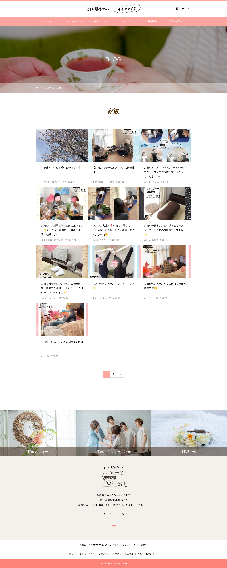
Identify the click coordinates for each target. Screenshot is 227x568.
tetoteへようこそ (75, 21)
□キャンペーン (48, 298)
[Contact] (189, 8)
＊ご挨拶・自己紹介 (51, 182)
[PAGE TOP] (113, 405)
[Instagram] (176, 8)
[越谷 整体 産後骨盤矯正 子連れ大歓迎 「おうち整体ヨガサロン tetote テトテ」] (113, 8)
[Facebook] (183, 8)
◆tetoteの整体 (151, 240)
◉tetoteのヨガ (99, 240)
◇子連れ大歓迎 (151, 182)
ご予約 (113, 525)
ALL (43, 356)
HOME (49, 21)
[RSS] (122, 513)
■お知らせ (149, 298)
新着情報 (152, 21)
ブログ (126, 21)
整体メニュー (100, 21)
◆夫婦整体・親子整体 (103, 182)
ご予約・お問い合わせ (178, 21)
